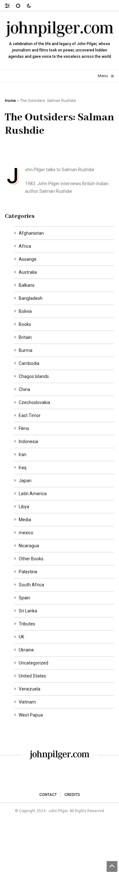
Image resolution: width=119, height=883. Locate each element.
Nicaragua (29, 545)
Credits (72, 794)
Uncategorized (33, 662)
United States (32, 675)
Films (24, 428)
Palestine (28, 571)
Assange (27, 259)
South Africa (31, 584)
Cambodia (29, 363)
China (24, 389)
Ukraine (26, 649)
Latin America (33, 493)
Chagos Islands (34, 376)
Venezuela (29, 688)
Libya (24, 506)
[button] (10, 5)
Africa (25, 246)
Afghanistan (31, 233)
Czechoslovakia (34, 402)
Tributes (27, 623)
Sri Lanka (28, 610)
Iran (22, 454)
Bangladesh (31, 298)
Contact (48, 794)
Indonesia (28, 441)
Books (25, 324)
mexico (26, 532)
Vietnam (27, 701)
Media (25, 519)
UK (21, 636)
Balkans (27, 285)
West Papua (31, 715)
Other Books (31, 558)
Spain (24, 597)
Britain (25, 337)
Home (10, 100)
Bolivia (25, 311)
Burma (25, 350)
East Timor (30, 415)
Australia (28, 272)
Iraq (22, 467)
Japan (25, 480)
